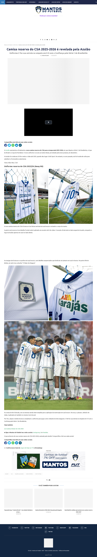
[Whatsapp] (49, 39)
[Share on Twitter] (47, 480)
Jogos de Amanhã (67, 2)
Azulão (7, 150)
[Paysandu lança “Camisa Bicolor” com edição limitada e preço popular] (18, 498)
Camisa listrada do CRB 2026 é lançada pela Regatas (48, 510)
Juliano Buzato (45, 55)
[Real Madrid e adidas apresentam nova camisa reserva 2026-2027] (78, 498)
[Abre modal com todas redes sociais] (20, 145)
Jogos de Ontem (55, 2)
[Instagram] (44, 39)
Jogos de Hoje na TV (43, 2)
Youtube (45, 432)
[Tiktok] (56, 39)
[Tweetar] (9, 145)
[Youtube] (47, 39)
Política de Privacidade (64, 550)
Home (2, 2)
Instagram (36, 432)
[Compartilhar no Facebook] (5, 145)
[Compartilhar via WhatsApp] (12, 145)
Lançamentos (10, 2)
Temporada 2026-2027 (21, 2)
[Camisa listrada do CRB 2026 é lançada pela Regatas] (48, 498)
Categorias (32, 2)
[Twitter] (42, 39)
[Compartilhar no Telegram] (16, 145)
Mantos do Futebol (8, 44)
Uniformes (15, 44)
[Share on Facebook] (46, 480)
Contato (76, 2)
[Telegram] (51, 39)
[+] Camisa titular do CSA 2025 (14, 428)
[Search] (96, 2)
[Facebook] (40, 39)
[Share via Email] (49, 480)
